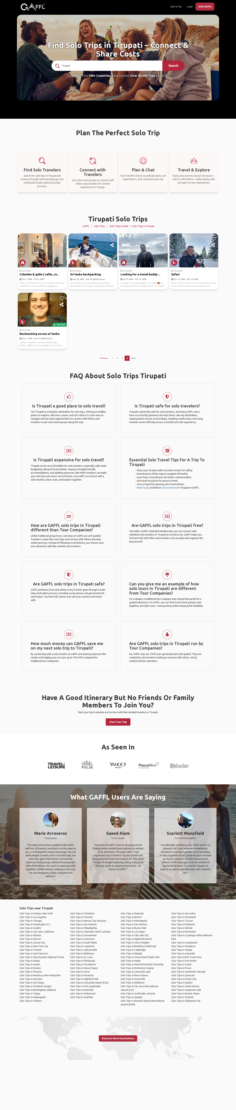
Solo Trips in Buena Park (133, 928)
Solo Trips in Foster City (183, 979)
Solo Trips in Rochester (183, 931)
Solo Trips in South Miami (83, 942)
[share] (62, 245)
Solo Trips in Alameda (132, 913)
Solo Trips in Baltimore (82, 953)
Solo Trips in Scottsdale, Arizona (138, 993)
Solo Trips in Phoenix (31, 971)
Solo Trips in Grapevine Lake (186, 990)
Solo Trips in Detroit (181, 928)
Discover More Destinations (118, 1038)
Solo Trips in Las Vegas (133, 931)
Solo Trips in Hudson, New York (36, 913)
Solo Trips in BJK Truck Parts (186, 957)
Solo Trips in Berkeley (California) (138, 946)
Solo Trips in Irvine (80, 971)
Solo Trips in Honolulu (82, 975)
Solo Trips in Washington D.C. (35, 924)
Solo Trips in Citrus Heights (135, 942)
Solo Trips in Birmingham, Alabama (38, 990)
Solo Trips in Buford (131, 917)
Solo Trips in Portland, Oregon (36, 986)
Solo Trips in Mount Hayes (84, 968)
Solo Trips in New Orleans (134, 975)
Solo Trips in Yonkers (31, 1000)
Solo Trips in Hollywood (82, 993)
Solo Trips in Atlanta (30, 935)
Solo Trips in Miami (130, 960)
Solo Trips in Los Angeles (33, 917)
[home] (33, 7)
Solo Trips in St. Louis (81, 957)
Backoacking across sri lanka (40, 333)
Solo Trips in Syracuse (183, 975)
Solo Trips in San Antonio (83, 924)
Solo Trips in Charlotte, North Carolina (90, 931)
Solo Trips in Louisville (183, 953)
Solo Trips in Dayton (182, 982)
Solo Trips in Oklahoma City (185, 1000)
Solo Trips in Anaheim (81, 997)
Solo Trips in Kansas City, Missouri (88, 920)
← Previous (102, 358)
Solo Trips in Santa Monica (185, 986)
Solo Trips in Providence (83, 964)
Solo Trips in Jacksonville (83, 949)
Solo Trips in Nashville (82, 990)
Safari (175, 274)
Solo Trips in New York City (34, 946)
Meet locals (143, 487)
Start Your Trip (118, 722)
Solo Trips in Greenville (133, 979)
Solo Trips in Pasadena (183, 946)
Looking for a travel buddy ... (140, 274)
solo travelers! (169, 487)
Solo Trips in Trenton (31, 949)
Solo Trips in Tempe (181, 949)
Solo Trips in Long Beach (184, 942)
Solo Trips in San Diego (32, 982)
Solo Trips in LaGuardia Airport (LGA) (89, 982)
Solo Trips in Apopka (131, 997)
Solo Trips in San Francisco (34, 953)
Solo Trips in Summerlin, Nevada (188, 971)
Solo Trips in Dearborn (183, 924)
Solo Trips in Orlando (81, 917)
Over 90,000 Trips (142, 75)
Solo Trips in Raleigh (131, 953)
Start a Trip (176, 6)
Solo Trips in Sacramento (83, 935)
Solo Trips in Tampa (30, 993)
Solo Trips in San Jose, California (37, 931)
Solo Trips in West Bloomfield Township (142, 964)
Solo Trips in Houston (31, 979)
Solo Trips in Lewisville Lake (135, 971)
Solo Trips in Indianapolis (33, 997)
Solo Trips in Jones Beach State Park (140, 957)
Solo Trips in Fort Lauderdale (85, 986)
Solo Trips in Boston (30, 968)
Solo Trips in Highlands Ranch (136, 939)
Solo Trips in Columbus (82, 913)
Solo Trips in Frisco (181, 968)
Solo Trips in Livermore (82, 939)
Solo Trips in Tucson (182, 920)
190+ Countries (100, 75)
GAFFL (86, 226)
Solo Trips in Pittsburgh (82, 960)
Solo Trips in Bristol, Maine (185, 993)
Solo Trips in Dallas (30, 960)
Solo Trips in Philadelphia (83, 928)
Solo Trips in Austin (30, 964)
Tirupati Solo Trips (118, 219)
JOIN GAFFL (205, 6)
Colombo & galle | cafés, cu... (39, 274)
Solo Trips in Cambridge (133, 949)
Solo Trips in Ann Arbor (183, 913)
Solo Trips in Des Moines (134, 924)
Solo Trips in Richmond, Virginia (137, 968)
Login (190, 6)
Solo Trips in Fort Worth (183, 960)
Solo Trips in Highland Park (84, 979)
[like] (62, 239)
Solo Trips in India (119, 226)
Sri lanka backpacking (85, 274)
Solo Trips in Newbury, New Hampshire (40, 975)
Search (173, 65)
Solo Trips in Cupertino (82, 946)
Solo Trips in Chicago (31, 920)
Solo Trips (99, 226)
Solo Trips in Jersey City (32, 942)
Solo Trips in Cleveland (183, 917)
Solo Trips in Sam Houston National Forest (42, 957)
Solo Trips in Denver (30, 939)
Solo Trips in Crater (181, 964)
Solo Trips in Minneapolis (134, 920)
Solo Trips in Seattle (30, 928)
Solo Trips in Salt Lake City (135, 935)
